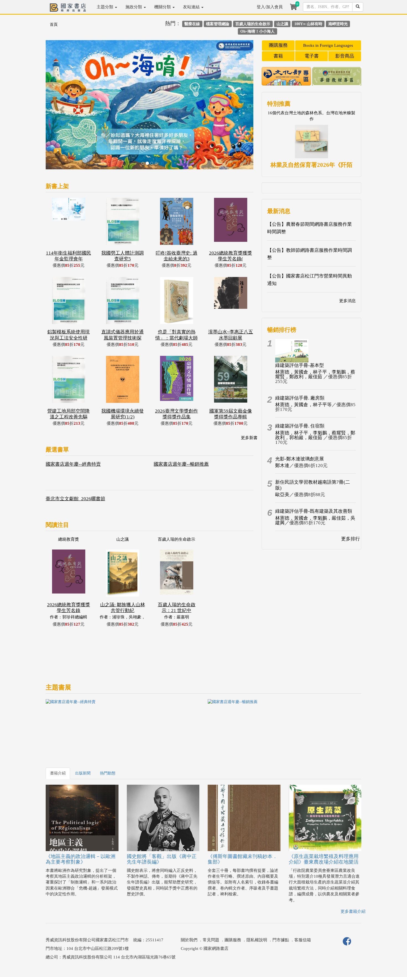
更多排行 (350, 538)
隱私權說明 (256, 940)
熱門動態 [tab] (107, 773)
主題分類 (105, 7)
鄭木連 (282, 465)
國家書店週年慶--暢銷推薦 (181, 464)
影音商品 (344, 56)
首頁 (54, 24)
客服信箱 (302, 940)
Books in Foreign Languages (328, 45)
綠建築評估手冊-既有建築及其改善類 (313, 511)
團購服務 (278, 45)
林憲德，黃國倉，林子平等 (303, 404)
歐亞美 (282, 494)
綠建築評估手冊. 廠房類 (299, 398)
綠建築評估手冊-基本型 (299, 365)
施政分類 (134, 7)
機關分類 (163, 7)
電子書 (312, 56)
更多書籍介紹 (353, 911)
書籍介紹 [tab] (58, 773)
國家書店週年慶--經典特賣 (73, 464)
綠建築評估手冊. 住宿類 (299, 426)
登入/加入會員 (270, 7)
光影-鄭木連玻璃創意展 (299, 459)
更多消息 (347, 301)
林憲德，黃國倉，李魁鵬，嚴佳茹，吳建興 (315, 520)
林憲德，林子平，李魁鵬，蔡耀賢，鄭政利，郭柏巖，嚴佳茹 (315, 435)
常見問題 (211, 940)
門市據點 (280, 940)
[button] (61, 107)
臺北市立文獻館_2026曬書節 (75, 498)
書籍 (278, 56)
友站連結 (192, 7)
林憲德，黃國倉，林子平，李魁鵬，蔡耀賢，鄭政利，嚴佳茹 (315, 374)
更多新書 (249, 438)
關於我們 (189, 940)
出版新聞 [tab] (83, 773)
